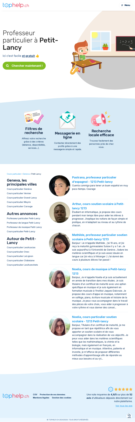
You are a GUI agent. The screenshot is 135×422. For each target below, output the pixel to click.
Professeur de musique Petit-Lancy (24, 227)
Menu (127, 5)
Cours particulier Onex (18, 251)
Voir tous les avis (123, 405)
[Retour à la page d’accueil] (16, 5)
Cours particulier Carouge (20, 206)
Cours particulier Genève (19, 189)
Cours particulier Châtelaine (21, 260)
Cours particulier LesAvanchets (22, 264)
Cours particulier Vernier (19, 193)
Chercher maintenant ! (27, 65)
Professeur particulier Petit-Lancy (23, 218)
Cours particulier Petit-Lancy (21, 231)
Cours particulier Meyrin (19, 202)
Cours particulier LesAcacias (21, 247)
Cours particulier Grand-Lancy (22, 197)
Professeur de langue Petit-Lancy (23, 222)
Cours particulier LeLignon (20, 256)
